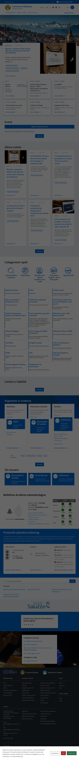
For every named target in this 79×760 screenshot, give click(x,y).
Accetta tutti (71, 753)
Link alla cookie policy (17, 756)
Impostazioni (55, 753)
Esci (63, 753)
